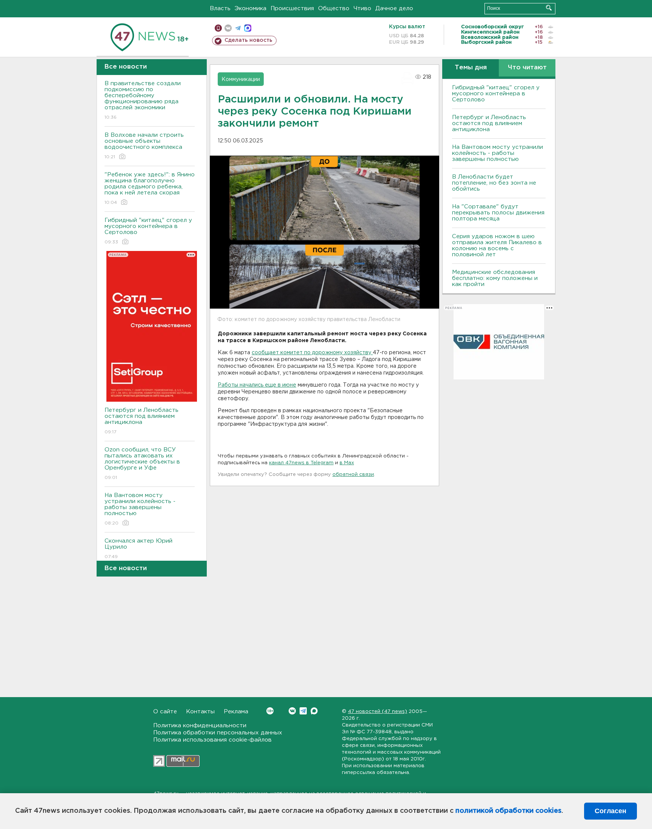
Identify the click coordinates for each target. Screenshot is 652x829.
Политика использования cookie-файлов (212, 739)
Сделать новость (248, 40)
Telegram (303, 710)
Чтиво (362, 8)
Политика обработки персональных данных (217, 732)
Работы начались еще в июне (257, 385)
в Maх (347, 463)
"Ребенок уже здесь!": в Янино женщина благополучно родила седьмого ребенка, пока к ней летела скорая (150, 188)
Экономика (250, 8)
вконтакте (228, 28)
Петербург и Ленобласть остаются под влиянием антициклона (141, 421)
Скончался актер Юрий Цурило (138, 548)
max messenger (247, 28)
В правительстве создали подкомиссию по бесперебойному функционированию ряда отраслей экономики (143, 100)
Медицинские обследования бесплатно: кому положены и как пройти (495, 278)
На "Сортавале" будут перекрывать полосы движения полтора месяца (498, 212)
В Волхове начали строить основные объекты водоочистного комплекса (144, 146)
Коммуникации (240, 79)
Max (314, 710)
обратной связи (353, 475)
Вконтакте (292, 710)
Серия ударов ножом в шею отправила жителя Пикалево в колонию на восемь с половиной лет (497, 245)
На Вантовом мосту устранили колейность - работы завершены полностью (140, 509)
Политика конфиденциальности (199, 725)
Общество (333, 8)
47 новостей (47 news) (377, 712)
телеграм (237, 28)
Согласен (610, 811)
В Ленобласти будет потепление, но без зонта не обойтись (494, 182)
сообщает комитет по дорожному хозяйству (312, 352)
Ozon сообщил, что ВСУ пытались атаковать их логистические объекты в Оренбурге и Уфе (142, 463)
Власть (220, 8)
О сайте (165, 711)
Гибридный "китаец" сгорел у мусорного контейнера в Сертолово (148, 231)
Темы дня (471, 67)
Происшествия (292, 8)
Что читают (527, 67)
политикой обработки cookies (508, 811)
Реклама (236, 711)
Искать (549, 8)
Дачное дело (394, 8)
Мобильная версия (218, 28)
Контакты (200, 711)
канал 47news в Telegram (301, 463)
